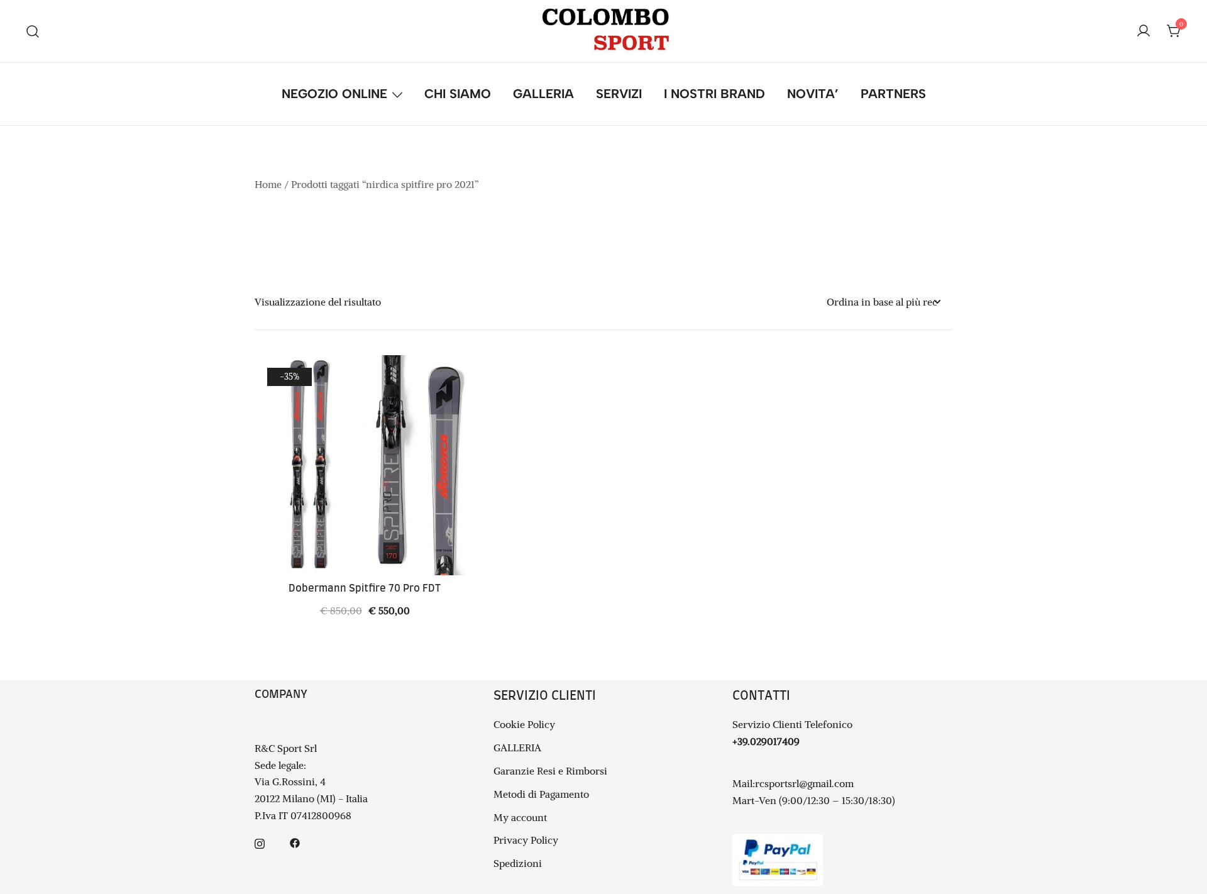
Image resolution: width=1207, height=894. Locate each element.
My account (520, 817)
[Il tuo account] (1143, 31)
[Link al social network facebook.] (295, 842)
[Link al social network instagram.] (260, 842)
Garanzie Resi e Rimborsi (550, 770)
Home (268, 184)
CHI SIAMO (457, 93)
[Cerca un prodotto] (33, 31)
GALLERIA (543, 93)
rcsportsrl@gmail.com (804, 783)
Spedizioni (517, 863)
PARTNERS (893, 93)
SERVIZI (619, 93)
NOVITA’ (813, 93)
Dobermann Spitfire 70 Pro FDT (365, 588)
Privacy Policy (525, 840)
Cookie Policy (524, 724)
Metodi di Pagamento (541, 794)
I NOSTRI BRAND (714, 93)
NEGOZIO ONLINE (334, 93)
